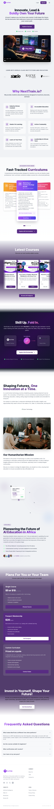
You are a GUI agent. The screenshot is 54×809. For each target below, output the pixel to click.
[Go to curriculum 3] (27, 225)
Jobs (30, 774)
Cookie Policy (32, 795)
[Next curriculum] (47, 203)
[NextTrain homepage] (7, 3)
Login (37, 2)
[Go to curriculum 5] (30, 225)
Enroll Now (26, 218)
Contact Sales (27, 671)
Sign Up (43, 2)
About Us (31, 772)
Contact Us (31, 777)
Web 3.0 (5, 792)
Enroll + (4, 286)
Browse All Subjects (27, 295)
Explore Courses (27, 26)
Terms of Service (32, 790)
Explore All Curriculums (26, 231)
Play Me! (28, 49)
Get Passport (27, 638)
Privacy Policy (32, 792)
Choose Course (27, 607)
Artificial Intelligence (8, 790)
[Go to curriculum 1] (24, 225)
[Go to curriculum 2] (26, 225)
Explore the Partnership (26, 352)
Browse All (5, 798)
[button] (49, 2)
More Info (17, 286)
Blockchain (5, 795)
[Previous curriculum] (7, 203)
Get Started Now (27, 707)
